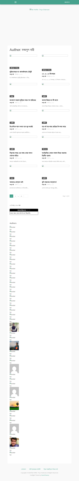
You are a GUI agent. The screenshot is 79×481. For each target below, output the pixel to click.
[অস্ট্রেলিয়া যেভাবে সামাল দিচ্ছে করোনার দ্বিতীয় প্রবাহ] (55, 143)
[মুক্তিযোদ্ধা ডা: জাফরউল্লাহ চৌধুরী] (23, 61)
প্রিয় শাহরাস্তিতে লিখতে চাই (51, 469)
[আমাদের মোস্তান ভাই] (23, 172)
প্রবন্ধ (12, 178)
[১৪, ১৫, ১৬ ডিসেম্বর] (55, 63)
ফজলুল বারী (12, 74)
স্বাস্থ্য (12, 96)
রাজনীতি (44, 96)
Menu (15, 2)
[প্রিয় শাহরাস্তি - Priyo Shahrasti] (39, 9)
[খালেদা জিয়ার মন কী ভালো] (55, 90)
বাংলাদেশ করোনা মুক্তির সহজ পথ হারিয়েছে (23, 100)
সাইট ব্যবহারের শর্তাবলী (34, 469)
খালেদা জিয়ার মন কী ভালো (50, 100)
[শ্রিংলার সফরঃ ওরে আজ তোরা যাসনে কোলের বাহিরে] (23, 143)
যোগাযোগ (23, 469)
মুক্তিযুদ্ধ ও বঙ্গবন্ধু (14, 68)
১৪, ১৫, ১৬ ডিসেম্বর (48, 74)
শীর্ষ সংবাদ (45, 149)
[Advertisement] (39, 28)
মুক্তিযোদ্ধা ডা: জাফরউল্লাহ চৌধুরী (21, 72)
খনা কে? (28, 210)
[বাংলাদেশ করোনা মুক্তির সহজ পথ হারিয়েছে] (23, 90)
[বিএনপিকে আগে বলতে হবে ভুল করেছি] (23, 116)
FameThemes (45, 475)
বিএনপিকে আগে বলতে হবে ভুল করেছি (21, 126)
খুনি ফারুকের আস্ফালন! (49, 182)
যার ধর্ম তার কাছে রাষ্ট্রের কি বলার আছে (54, 126)
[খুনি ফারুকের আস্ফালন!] (55, 172)
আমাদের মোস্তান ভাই (16, 182)
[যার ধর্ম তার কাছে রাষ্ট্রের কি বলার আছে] (55, 116)
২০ (22, 195)
